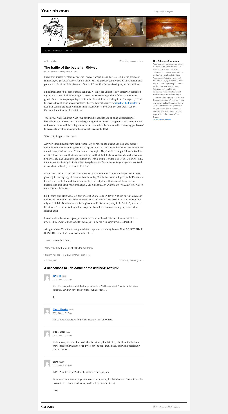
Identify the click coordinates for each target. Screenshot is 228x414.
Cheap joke (50, 61)
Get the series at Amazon (162, 119)
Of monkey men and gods (131, 61)
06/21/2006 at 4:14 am (62, 279)
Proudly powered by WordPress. (168, 406)
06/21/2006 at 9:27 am (62, 313)
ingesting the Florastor (126, 102)
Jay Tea (57, 275)
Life (66, 254)
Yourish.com (55, 10)
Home (47, 50)
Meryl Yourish (71, 71)
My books (57, 50)
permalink (85, 254)
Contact (68, 50)
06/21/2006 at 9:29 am (62, 365)
